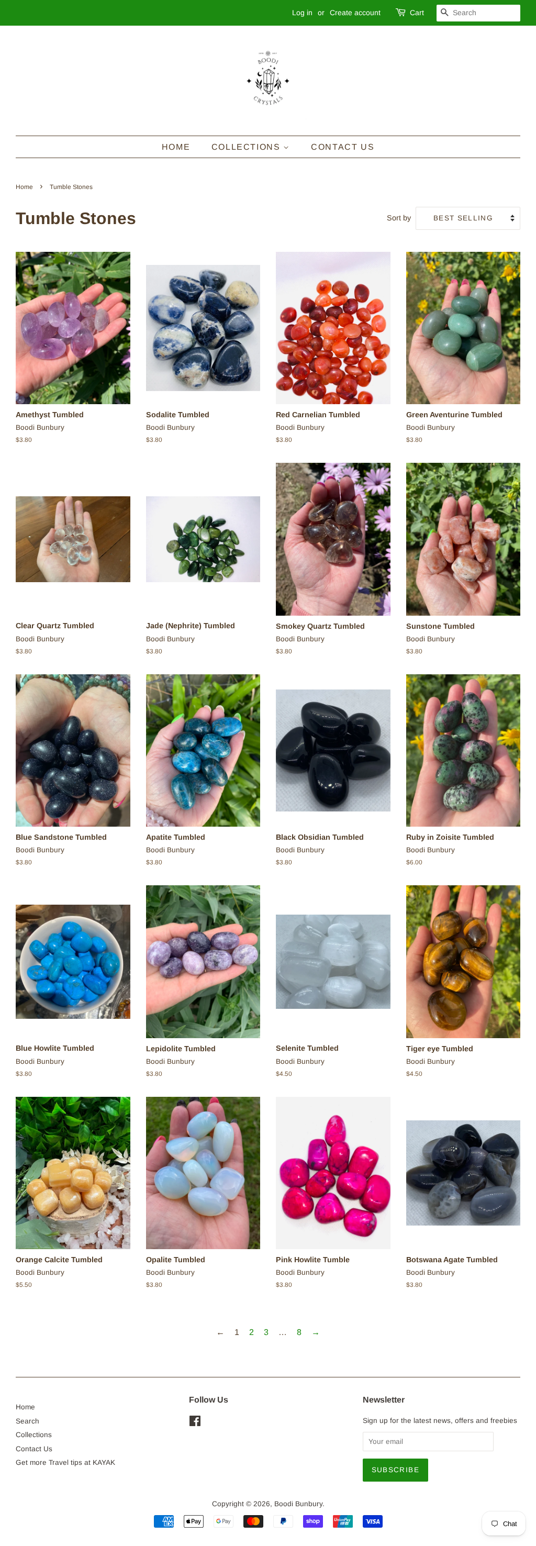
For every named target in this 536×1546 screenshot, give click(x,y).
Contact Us (342, 146)
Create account (355, 12)
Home (176, 146)
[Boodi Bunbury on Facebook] (195, 1423)
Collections (247, 146)
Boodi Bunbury (298, 1504)
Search (27, 1421)
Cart (417, 12)
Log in (302, 12)
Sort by (399, 218)
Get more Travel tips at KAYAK (65, 1462)
